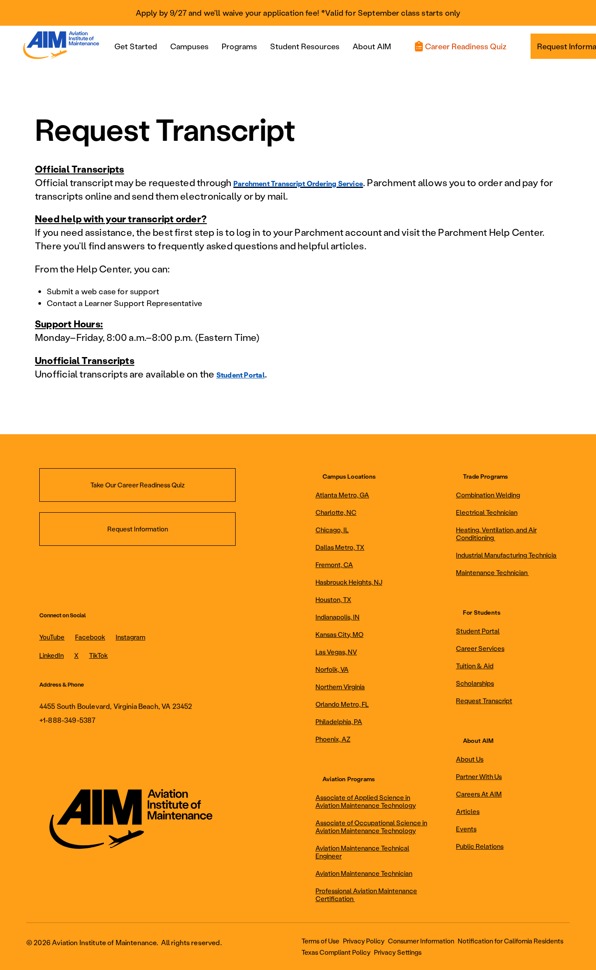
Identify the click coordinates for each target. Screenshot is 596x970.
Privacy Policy (363, 941)
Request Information (137, 528)
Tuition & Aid (474, 666)
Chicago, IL (332, 530)
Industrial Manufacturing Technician (508, 555)
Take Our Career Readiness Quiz (137, 484)
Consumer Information (421, 941)
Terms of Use (320, 941)
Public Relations (480, 846)
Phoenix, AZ (332, 739)
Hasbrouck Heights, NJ (348, 582)
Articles (468, 811)
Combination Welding (488, 495)
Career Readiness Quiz (466, 46)
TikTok (98, 655)
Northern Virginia (340, 687)
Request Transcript (484, 701)
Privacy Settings (397, 952)
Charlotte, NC (335, 512)
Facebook (90, 637)
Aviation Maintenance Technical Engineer (362, 852)
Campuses (189, 46)
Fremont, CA (334, 564)
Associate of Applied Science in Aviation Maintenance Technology (365, 801)
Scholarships (475, 683)
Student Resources (304, 46)
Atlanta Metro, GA (342, 495)
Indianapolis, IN (337, 617)
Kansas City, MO (339, 634)
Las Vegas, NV (336, 652)
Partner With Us (479, 776)
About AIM (372, 46)
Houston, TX (333, 599)
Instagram (130, 637)
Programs (239, 46)
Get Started (135, 46)
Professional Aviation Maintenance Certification (366, 894)
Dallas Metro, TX (339, 547)
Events (466, 829)
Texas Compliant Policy (335, 952)
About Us (469, 759)
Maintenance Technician (492, 572)
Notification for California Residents (510, 941)
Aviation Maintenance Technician (363, 873)
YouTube (52, 637)
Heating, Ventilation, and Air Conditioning (496, 533)
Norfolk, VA (332, 669)
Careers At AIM (479, 794)
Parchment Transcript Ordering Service (298, 183)
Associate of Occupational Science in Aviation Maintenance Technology (371, 826)
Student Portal (240, 374)
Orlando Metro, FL (342, 704)
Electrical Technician (486, 512)
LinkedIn (51, 655)
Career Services (480, 648)
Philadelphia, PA (338, 721)
